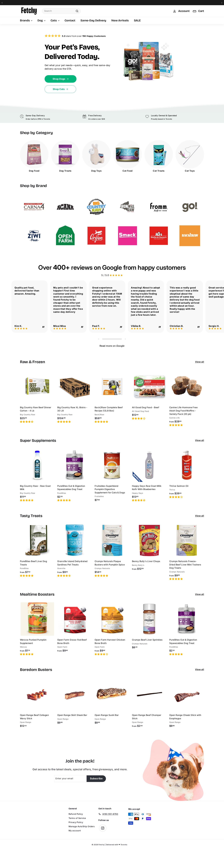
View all (199, 362)
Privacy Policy (76, 822)
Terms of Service (77, 818)
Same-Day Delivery (93, 20)
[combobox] (61, 11)
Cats (54, 20)
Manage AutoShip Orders (82, 826)
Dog (40, 20)
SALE (137, 20)
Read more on (112, 345)
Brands (25, 20)
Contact (70, 20)
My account (75, 830)
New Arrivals (120, 20)
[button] (27, 421)
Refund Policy (76, 814)
